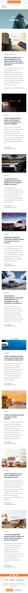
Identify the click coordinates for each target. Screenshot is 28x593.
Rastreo (6, 54)
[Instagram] (14, 575)
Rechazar (18, 590)
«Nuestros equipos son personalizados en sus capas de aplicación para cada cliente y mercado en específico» (14, 61)
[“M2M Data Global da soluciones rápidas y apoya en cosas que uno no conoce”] (14, 222)
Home (6, 580)
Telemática (12, 54)
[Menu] (25, 6)
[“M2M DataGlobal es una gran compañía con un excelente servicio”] (14, 458)
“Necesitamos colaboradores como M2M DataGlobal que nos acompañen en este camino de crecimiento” (13, 299)
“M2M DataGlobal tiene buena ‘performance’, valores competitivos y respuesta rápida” (12, 121)
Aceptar (9, 590)
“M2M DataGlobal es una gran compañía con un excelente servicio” (13, 475)
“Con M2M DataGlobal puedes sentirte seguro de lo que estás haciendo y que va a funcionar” (14, 537)
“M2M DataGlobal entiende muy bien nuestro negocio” (14, 417)
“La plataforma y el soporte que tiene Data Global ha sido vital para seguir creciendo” (13, 181)
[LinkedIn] (17, 575)
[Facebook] (11, 575)
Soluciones (20, 580)
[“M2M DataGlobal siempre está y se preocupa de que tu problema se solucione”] (14, 340)
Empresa (12, 580)
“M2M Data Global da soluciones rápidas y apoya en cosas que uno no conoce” (14, 240)
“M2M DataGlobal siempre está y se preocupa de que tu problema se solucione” (14, 358)
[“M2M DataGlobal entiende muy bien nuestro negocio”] (14, 399)
